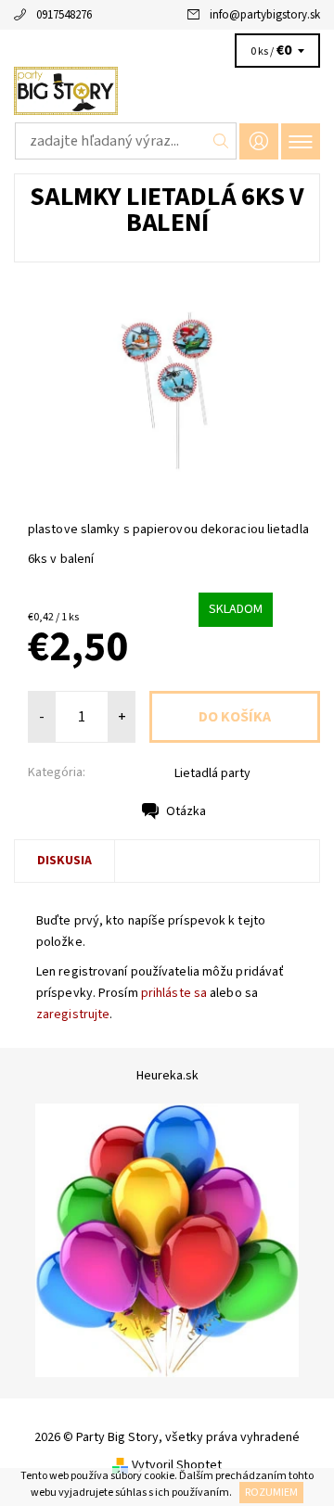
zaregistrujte (72, 1014)
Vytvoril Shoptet (177, 1465)
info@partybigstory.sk (265, 14)
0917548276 (64, 14)
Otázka (186, 811)
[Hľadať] (221, 141)
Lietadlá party (212, 773)
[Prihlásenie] (258, 141)
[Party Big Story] (167, 91)
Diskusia (64, 860)
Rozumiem (271, 1492)
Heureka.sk (167, 1075)
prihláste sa (174, 993)
